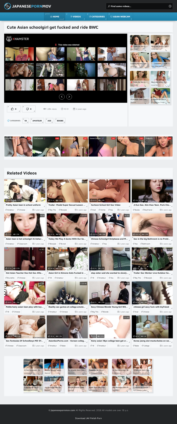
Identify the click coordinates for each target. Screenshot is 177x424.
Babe (64, 346)
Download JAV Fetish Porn (88, 418)
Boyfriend (148, 210)
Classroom (23, 244)
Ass (49, 120)
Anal (94, 210)
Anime (102, 210)
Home (56, 16)
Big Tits (53, 210)
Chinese (22, 210)
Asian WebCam (121, 16)
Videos (77, 16)
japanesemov (31, 6)
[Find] (170, 6)
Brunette (10, 278)
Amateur (37, 120)
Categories (98, 16)
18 (25, 120)
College (146, 346)
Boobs (60, 120)
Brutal (63, 244)
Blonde (105, 312)
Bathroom (146, 244)
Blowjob (64, 210)
